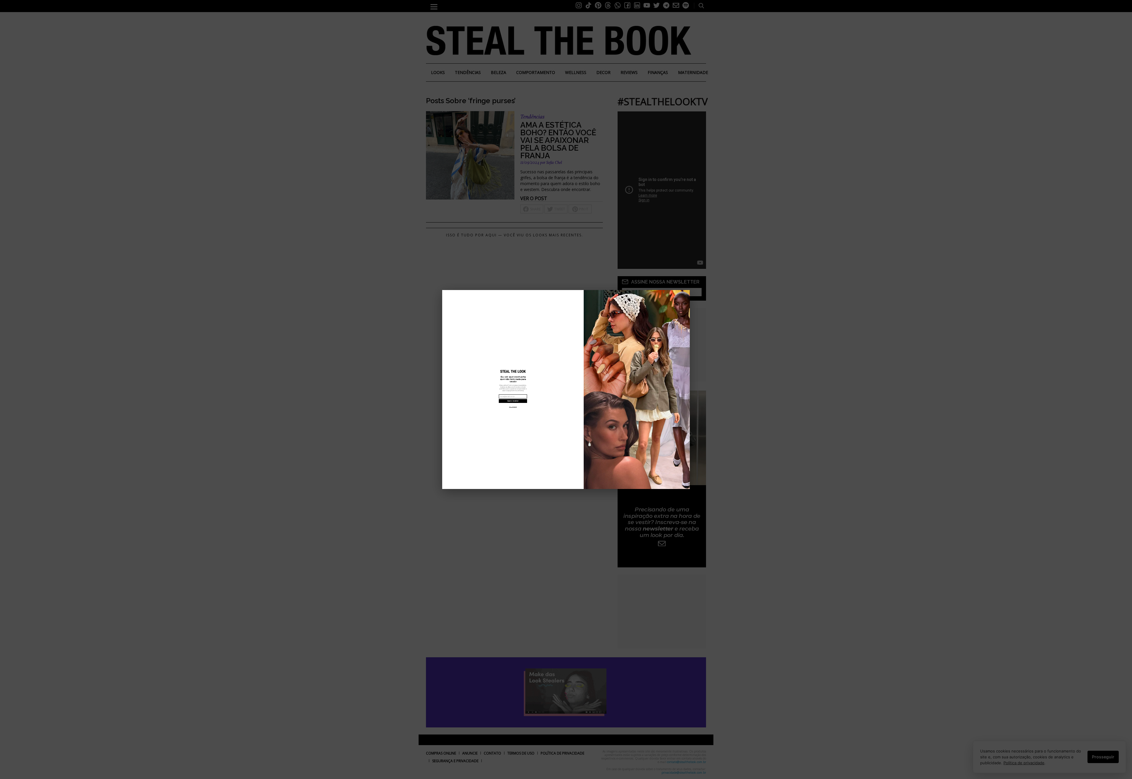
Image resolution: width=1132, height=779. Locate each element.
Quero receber (513, 401)
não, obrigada (513, 406)
